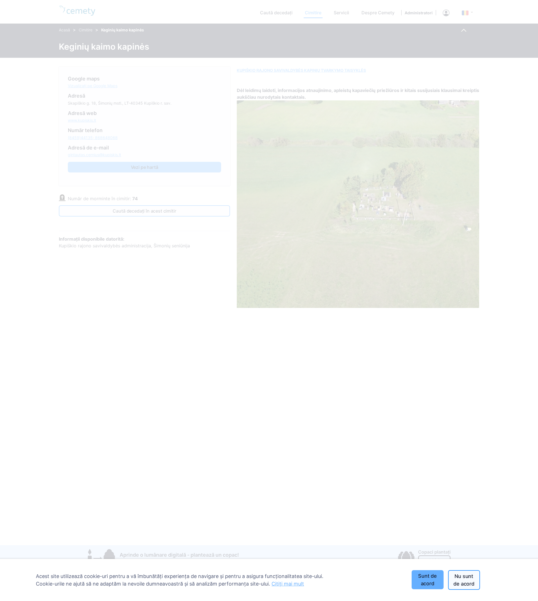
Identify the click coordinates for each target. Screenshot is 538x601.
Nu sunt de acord (463, 580)
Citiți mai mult (288, 584)
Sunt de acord (427, 579)
